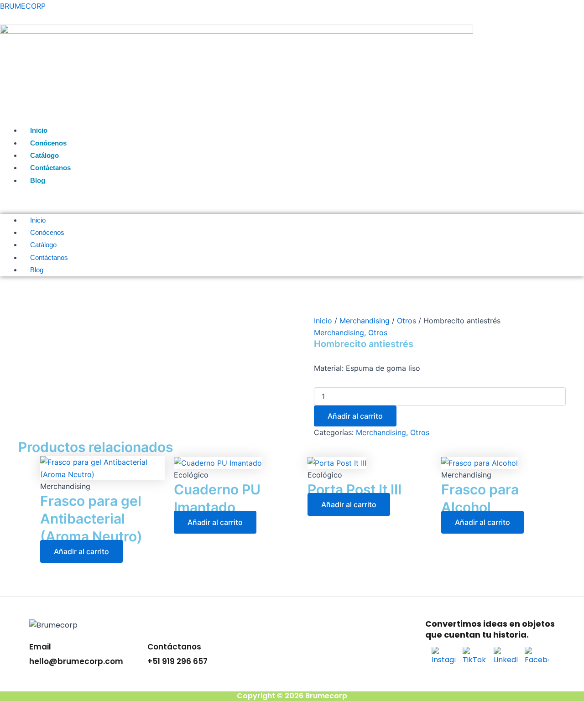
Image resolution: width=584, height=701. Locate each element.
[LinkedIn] (505, 658)
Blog (37, 180)
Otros (406, 320)
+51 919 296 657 (177, 661)
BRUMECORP (23, 5)
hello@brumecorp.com (76, 661)
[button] (292, 203)
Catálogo (44, 155)
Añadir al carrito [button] (81, 551)
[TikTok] (474, 658)
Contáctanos (50, 167)
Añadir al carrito (355, 416)
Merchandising (364, 320)
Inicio (38, 130)
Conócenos (48, 143)
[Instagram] (443, 658)
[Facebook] (536, 658)
